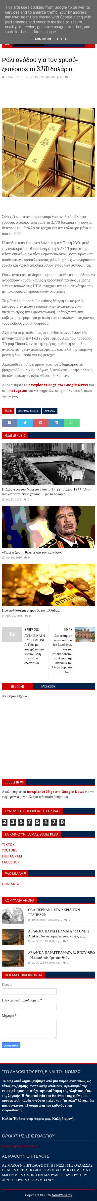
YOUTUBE (9, 850)
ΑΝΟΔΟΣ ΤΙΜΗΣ (28, 410)
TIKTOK (8, 845)
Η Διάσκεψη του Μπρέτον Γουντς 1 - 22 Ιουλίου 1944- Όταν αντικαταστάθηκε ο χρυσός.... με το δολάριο (46, 491)
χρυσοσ (50, 410)
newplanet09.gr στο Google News (58, 385)
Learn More (41, 39)
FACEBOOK (11, 862)
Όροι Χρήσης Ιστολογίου (20, 1146)
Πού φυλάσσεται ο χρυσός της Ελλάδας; (31, 610)
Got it (62, 39)
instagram (17, 390)
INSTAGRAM (12, 856)
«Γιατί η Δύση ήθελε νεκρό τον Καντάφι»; (32, 552)
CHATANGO (11, 884)
